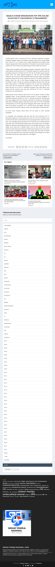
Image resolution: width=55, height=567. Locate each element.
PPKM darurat (46, 489)
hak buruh (23, 483)
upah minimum (24, 496)
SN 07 (5, 362)
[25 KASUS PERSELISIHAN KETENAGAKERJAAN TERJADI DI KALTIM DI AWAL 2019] (39, 192)
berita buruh (17, 481)
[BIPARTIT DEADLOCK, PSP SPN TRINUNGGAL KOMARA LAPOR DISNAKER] (15, 172)
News (27, 21)
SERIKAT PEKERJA (26, 491)
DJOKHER (6, 264)
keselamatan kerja (31, 487)
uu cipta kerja (32, 496)
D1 (4, 253)
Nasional (24, 21)
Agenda (6, 229)
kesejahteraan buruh (7, 487)
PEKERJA (26, 489)
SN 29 (5, 439)
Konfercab (6, 288)
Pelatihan (6, 320)
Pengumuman (7, 323)
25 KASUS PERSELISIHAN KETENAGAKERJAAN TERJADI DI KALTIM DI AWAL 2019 (39, 202)
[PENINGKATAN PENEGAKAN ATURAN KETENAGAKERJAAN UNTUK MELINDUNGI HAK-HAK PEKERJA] (15, 191)
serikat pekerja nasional (13, 494)
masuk (10, 214)
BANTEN (6, 243)
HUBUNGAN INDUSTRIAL (11, 485)
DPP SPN (17, 483)
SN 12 (5, 379)
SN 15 (5, 390)
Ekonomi (6, 267)
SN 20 (37, 21)
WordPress (39, 563)
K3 (47, 485)
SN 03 (5, 348)
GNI (5, 274)
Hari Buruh (38, 483)
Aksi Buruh (5, 481)
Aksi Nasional (7, 235)
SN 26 (5, 428)
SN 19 (5, 404)
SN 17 (5, 397)
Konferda (6, 292)
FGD (5, 271)
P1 (4, 316)
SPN (33, 494)
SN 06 (5, 358)
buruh (5, 483)
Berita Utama (7, 246)
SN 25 (5, 425)
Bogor (23, 481)
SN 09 (5, 369)
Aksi (5, 232)
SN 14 (5, 386)
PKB (5, 330)
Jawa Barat (44, 485)
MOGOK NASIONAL (8, 306)
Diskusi (6, 260)
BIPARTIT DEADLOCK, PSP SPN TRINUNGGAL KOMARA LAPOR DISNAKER (14, 181)
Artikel (5, 239)
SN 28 (5, 435)
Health (6, 278)
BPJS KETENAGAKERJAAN (41, 481)
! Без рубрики (7, 225)
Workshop (6, 460)
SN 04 (5, 351)
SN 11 (5, 376)
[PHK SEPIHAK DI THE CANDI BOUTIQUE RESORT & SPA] (39, 172)
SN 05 (5, 355)
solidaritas (27, 494)
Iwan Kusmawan (25, 485)
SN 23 (5, 418)
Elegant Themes (24, 563)
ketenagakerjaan (42, 487)
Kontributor (18, 21)
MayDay (6, 302)
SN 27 (5, 432)
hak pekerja (31, 483)
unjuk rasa (12, 496)
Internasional (7, 285)
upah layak (17, 496)
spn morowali (38, 494)
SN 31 (5, 446)
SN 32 (5, 449)
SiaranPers (32, 21)
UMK (43, 494)
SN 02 (5, 344)
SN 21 (5, 411)
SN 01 (5, 341)
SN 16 (5, 393)
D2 (4, 257)
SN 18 (5, 400)
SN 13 (5, 383)
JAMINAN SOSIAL (37, 485)
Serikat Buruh (15, 492)
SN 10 (5, 372)
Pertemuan (7, 327)
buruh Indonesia (11, 483)
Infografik (6, 281)
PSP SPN (5, 492)
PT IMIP (9, 492)
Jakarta (32, 485)
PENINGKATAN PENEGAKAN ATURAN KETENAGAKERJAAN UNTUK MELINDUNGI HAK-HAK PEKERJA (14, 200)
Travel (5, 456)
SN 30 (5, 442)
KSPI (4, 489)
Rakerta (6, 334)
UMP (46, 494)
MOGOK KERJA (9, 489)
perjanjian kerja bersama (34, 489)
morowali (15, 489)
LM (5, 299)
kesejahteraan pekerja (19, 487)
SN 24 (5, 421)
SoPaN (5, 453)
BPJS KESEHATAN (30, 481)
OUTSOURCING (21, 489)
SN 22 (5, 414)
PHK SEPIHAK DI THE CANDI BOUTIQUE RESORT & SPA (38, 181)
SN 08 (5, 365)
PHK (41, 489)
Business (6, 250)
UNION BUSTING (6, 496)
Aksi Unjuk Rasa (11, 481)
